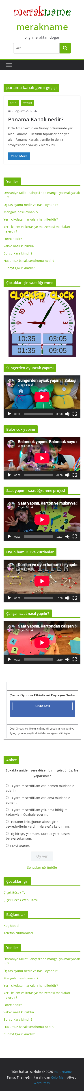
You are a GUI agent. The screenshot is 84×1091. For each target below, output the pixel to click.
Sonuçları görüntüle (42, 867)
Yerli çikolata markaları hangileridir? (31, 219)
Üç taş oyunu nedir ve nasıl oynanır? (31, 205)
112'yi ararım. (20, 846)
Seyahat (27, 103)
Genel (13, 103)
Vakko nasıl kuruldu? (19, 246)
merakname (42, 26)
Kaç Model (11, 925)
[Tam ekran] (74, 414)
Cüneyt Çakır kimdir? (19, 268)
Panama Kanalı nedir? (36, 119)
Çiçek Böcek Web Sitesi (21, 900)
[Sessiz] (67, 414)
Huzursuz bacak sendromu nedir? (29, 260)
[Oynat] (9, 414)
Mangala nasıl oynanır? (21, 212)
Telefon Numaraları (18, 933)
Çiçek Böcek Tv (14, 892)
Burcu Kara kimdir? (18, 253)
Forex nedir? (13, 239)
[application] (42, 396)
